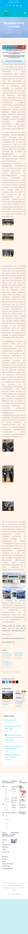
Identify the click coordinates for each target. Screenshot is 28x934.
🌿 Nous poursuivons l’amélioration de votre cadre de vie (14, 737)
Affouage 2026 (5, 695)
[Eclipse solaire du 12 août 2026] (20, 695)
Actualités (16, 672)
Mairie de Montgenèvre (12, 883)
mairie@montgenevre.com (14, 2)
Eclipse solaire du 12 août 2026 (18, 695)
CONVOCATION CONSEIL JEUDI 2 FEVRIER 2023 (19, 654)
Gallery (9, 695)
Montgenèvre (19, 885)
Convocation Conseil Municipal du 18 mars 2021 (7, 654)
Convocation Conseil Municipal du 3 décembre (7, 662)
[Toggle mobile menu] (25, 13)
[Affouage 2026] (7, 695)
